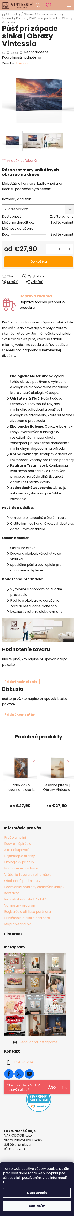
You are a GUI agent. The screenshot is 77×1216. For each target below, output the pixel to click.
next (72, 766)
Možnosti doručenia (17, 228)
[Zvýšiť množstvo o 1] (70, 249)
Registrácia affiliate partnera (27, 911)
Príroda (21, 63)
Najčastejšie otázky (19, 856)
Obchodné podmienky (22, 880)
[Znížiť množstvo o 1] (49, 249)
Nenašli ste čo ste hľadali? (25, 899)
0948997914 (23, 1062)
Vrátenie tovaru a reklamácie (28, 874)
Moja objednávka (17, 924)
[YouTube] (29, 1074)
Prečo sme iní (15, 837)
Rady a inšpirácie (17, 843)
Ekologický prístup (19, 862)
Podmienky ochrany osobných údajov (34, 887)
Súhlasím (37, 1205)
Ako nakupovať (16, 849)
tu (4, 1182)
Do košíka (38, 261)
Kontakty (11, 893)
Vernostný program (20, 905)
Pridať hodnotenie (20, 681)
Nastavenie (37, 1192)
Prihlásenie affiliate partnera (27, 918)
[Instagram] (19, 1074)
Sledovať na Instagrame (38, 1042)
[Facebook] (9, 1074)
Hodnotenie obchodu (21, 868)
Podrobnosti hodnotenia (21, 57)
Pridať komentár (19, 714)
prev (4, 766)
